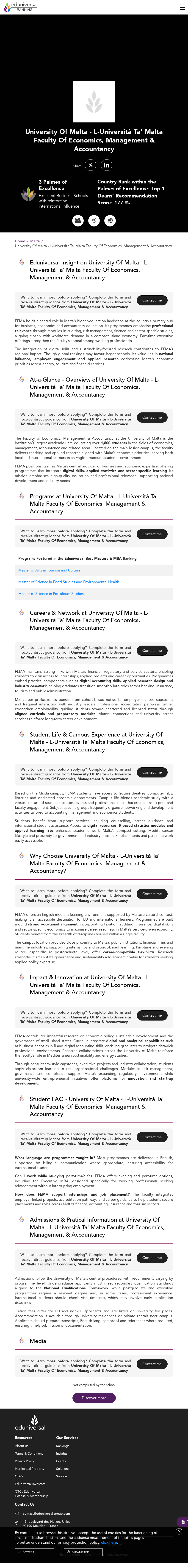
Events (61, 1461)
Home (20, 241)
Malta (35, 241)
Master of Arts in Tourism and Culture (49, 570)
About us (21, 1446)
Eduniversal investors (30, 1484)
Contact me (152, 300)
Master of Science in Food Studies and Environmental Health (68, 582)
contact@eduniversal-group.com (46, 1513)
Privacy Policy (24, 1461)
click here (109, 1542)
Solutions (62, 1469)
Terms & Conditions (29, 1453)
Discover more (94, 1398)
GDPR (19, 1476)
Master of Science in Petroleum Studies (51, 594)
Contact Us (24, 1505)
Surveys (61, 1476)
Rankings (62, 1446)
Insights (61, 1453)
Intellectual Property (29, 1469)
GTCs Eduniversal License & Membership (31, 1491)
